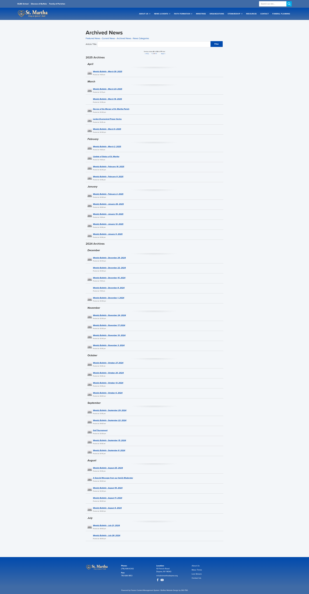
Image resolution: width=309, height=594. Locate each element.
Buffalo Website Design (169, 590)
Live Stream (197, 574)
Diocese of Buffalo (39, 3)
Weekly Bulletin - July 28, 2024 (106, 535)
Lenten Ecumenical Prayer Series (107, 119)
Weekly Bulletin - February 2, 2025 (108, 194)
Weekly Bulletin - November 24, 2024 (109, 315)
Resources (251, 13)
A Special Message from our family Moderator (113, 478)
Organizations (217, 13)
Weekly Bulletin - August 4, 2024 (107, 508)
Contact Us (196, 578)
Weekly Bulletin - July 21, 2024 (106, 525)
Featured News (93, 38)
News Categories (141, 38)
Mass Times (197, 569)
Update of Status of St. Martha (106, 156)
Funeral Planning (281, 13)
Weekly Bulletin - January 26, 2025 (108, 204)
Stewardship (234, 13)
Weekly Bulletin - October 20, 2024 (108, 372)
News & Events (161, 13)
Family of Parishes (57, 3)
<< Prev (147, 54)
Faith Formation (182, 13)
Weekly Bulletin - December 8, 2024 (109, 287)
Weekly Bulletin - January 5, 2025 (108, 234)
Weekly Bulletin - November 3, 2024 (109, 345)
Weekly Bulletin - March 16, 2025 (107, 99)
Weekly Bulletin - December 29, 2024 (109, 257)
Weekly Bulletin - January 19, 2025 (108, 214)
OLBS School (23, 3)
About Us (143, 13)
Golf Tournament (100, 430)
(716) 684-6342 (127, 568)
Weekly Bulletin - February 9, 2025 (108, 176)
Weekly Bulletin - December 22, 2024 (109, 267)
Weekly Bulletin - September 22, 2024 (109, 420)
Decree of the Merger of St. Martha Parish (111, 109)
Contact (264, 13)
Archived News (124, 38)
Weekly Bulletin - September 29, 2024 (109, 410)
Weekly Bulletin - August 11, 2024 (107, 498)
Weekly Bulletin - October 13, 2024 (108, 382)
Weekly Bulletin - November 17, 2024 (109, 325)
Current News (108, 38)
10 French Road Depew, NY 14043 (163, 570)
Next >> (163, 54)
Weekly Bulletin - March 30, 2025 (107, 71)
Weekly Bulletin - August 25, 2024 (108, 467)
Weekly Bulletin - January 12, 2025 (108, 224)
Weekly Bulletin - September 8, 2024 (109, 450)
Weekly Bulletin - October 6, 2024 (108, 392)
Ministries (201, 13)
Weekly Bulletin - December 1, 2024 (108, 297)
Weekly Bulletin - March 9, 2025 (107, 129)
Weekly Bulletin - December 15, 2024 (109, 277)
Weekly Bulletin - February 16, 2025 (108, 166)
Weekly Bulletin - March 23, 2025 (107, 89)
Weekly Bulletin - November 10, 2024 (109, 335)
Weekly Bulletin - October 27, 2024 (108, 362)
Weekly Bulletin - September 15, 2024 (109, 440)
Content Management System (148, 590)
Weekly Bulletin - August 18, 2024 (108, 488)
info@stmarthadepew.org (167, 575)
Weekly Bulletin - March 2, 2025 (107, 146)
